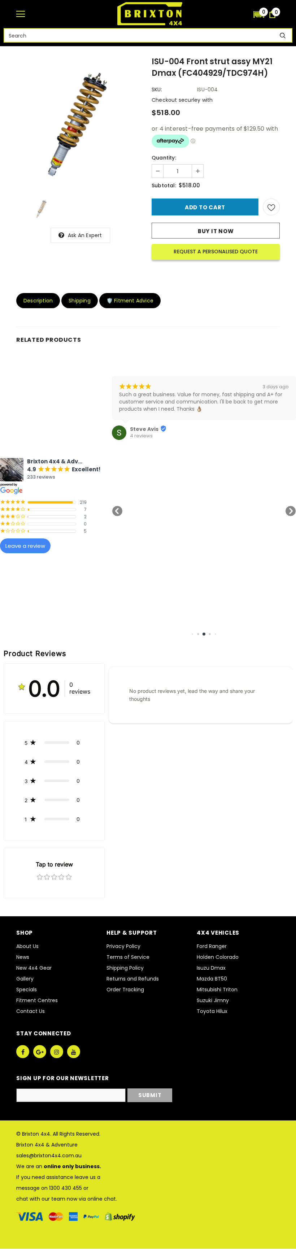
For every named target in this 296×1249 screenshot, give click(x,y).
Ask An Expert (85, 235)
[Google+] (39, 1051)
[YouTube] (73, 1051)
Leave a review (25, 546)
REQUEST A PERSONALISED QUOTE (216, 251)
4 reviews (141, 436)
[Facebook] (22, 1051)
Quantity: (164, 157)
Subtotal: (164, 185)
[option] (80, 122)
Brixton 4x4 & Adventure (47, 1144)
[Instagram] (56, 1051)
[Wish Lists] (271, 206)
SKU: (157, 89)
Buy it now (216, 231)
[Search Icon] (244, 14)
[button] (258, 14)
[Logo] (149, 13)
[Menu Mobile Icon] (20, 14)
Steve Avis (144, 429)
